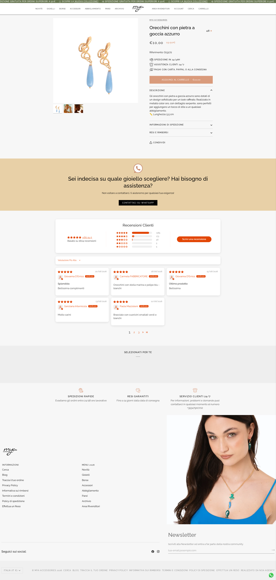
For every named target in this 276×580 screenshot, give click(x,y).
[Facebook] (153, 551)
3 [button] (138, 332)
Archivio (86, 501)
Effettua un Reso (11, 506)
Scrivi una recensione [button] (194, 239)
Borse (85, 480)
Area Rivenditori (91, 506)
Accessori (87, 485)
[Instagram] (158, 551)
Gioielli (86, 474)
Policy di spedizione (13, 501)
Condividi (159, 142)
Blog (4, 474)
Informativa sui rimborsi (15, 490)
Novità (85, 469)
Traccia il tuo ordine (13, 480)
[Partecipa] (272, 550)
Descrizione (157, 90)
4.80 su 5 (87, 237)
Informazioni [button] (10, 465)
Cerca (5, 469)
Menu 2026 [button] (88, 465)
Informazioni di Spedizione (167, 125)
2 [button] (134, 332)
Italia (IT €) (11, 570)
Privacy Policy (10, 485)
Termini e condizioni (13, 495)
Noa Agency (267, 570)
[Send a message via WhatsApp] (271, 575)
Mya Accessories (158, 20)
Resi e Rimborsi (159, 132)
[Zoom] (95, 60)
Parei (85, 495)
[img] (65, 271)
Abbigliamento (90, 490)
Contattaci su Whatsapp (138, 203)
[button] (51, 9)
